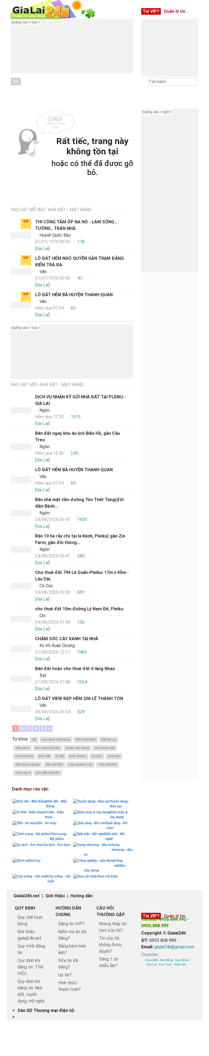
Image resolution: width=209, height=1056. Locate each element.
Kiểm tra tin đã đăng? (72, 935)
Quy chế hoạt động (30, 920)
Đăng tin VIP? (71, 923)
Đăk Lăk (180, 964)
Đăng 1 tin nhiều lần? (108, 962)
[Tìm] (193, 82)
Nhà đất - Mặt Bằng (34, 90)
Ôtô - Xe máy (47, 823)
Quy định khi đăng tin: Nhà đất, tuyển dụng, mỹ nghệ (31, 991)
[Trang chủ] (58, 9)
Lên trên (200, 1006)
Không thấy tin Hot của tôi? (113, 927)
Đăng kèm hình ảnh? (72, 949)
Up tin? (65, 974)
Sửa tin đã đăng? (68, 964)
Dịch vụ (34, 861)
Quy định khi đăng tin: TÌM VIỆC (30, 967)
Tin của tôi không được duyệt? (110, 945)
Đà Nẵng (166, 960)
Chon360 (151, 960)
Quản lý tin (174, 11)
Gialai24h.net (26, 895)
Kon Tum (165, 964)
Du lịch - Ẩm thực (57, 845)
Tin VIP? (151, 11)
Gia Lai (152, 964)
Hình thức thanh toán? (69, 986)
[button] (78, 50)
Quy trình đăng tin (31, 949)
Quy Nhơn (182, 960)
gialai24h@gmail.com (174, 946)
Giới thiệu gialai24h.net (29, 935)
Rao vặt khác (108, 876)
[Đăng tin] (186, 1006)
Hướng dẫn (81, 895)
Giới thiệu (55, 895)
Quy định (25, 908)
